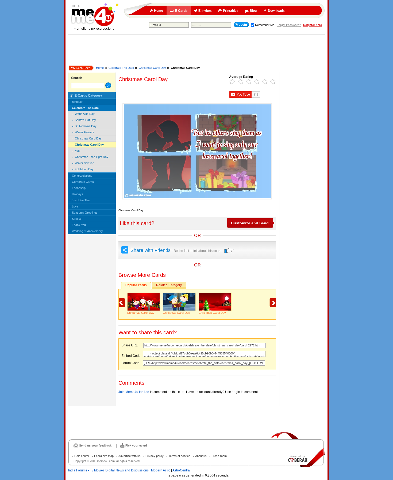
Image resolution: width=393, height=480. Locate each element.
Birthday (77, 101)
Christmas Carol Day (152, 67)
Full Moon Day (84, 169)
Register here (312, 25)
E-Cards (181, 11)
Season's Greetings (85, 212)
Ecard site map (104, 456)
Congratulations (82, 175)
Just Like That (81, 200)
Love (75, 206)
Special (76, 218)
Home (158, 11)
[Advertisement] (196, 49)
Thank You (79, 224)
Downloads (276, 11)
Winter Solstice (84, 163)
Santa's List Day (85, 120)
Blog (253, 11)
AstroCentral (181, 470)
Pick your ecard (136, 445)
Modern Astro (160, 470)
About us (201, 456)
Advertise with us (129, 456)
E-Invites (205, 11)
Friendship (79, 188)
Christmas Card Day (88, 138)
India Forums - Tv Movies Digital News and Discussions (108, 470)
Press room (219, 456)
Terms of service (179, 456)
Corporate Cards (83, 181)
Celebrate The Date (121, 67)
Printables (230, 11)
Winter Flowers (84, 132)
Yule (77, 150)
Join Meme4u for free (133, 392)
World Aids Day (85, 113)
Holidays (77, 194)
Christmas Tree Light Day (91, 156)
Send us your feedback (95, 445)
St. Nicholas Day (86, 126)
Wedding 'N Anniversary (87, 231)
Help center (81, 456)
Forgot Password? (289, 25)
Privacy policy (154, 456)
